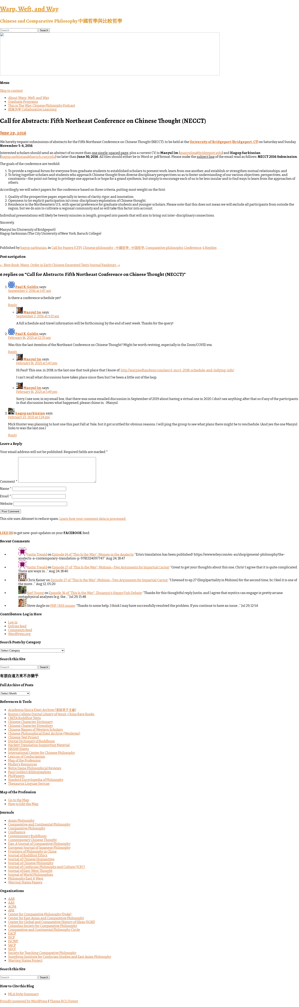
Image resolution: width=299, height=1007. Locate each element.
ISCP (11, 937)
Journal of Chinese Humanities (31, 859)
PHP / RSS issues (62, 606)
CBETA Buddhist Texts (24, 718)
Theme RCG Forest (64, 1001)
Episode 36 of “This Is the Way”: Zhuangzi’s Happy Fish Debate (95, 593)
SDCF (12, 949)
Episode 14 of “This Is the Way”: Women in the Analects (92, 554)
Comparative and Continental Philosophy (39, 824)
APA (11, 910)
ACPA (12, 906)
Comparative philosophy (164, 248)
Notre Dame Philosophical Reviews (34, 768)
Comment (8, 481)
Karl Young (35, 593)
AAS (11, 903)
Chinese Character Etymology (30, 726)
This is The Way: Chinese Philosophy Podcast (41, 105)
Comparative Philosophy (26, 828)
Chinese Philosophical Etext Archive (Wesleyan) (44, 733)
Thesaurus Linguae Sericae (29, 784)
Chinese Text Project (23, 737)
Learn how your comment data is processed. (92, 519)
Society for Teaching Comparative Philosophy (42, 953)
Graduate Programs (23, 102)
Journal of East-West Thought (30, 871)
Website (6, 504)
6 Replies (210, 248)
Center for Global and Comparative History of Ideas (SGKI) (51, 922)
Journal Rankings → (105, 265)
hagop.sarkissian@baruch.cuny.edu (28, 157)
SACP (12, 945)
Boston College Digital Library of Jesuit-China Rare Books (51, 714)
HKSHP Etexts (18, 749)
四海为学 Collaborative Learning (32, 109)
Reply (12, 305)
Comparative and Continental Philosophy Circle (44, 930)
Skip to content (11, 91)
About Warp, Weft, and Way (28, 98)
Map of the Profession (24, 760)
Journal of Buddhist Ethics (27, 855)
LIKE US (6, 533)
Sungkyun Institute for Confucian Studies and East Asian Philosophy (59, 957)
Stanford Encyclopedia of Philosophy (35, 780)
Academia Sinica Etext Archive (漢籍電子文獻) (42, 710)
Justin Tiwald (37, 554)
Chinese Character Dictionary (30, 722)
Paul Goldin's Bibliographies (29, 772)
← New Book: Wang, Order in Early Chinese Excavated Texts (44, 265)
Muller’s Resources (22, 764)
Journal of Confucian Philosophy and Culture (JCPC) (46, 867)
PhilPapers (16, 776)
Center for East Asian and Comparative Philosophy (46, 918)
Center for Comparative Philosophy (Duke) (39, 914)
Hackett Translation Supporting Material (39, 745)
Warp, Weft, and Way (29, 8)
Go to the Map (18, 800)
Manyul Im (32, 312)
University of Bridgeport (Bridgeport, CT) (224, 142)
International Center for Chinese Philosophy (41, 753)
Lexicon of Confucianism (26, 757)
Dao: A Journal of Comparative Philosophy (39, 844)
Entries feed (17, 626)
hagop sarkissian (33, 248)
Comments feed (20, 630)
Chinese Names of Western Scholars (35, 730)
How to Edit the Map (23, 804)
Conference (192, 248)
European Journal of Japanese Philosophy (39, 848)
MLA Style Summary (23, 994)
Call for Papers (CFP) (66, 248)
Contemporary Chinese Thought (32, 840)
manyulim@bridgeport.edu (201, 153)
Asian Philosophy (21, 821)
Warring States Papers (25, 882)
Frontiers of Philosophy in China (32, 851)
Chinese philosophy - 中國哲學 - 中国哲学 (113, 248)
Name (6, 489)
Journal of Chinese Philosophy (30, 863)
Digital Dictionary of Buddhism (31, 741)
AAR (11, 899)
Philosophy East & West (25, 878)
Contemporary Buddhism (27, 836)
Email (5, 496)
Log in (12, 622)
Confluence (16, 832)
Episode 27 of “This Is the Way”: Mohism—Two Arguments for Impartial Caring (110, 567)
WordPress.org (19, 634)
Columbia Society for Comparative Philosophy (42, 926)
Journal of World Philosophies (30, 875)
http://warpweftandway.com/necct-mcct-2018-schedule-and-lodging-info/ (177, 370)
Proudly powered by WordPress (24, 1001)
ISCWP (13, 941)
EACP (12, 933)
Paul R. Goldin (27, 287)
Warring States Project (25, 961)
